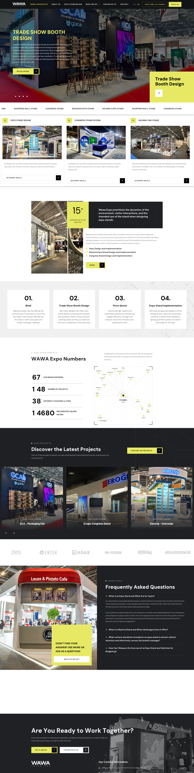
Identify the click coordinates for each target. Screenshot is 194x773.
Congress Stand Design (88, 120)
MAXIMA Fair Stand (149, 120)
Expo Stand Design (21, 120)
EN (139, 4)
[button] (15, 96)
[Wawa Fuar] (19, 4)
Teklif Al (175, 4)
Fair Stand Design (32, 485)
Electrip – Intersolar (161, 489)
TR (134, 4)
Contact (124, 4)
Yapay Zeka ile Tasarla (155, 4)
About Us (56, 4)
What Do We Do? (71, 659)
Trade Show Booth (39, 4)
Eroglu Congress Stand (97, 497)
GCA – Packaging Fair (32, 489)
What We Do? (92, 4)
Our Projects (109, 4)
